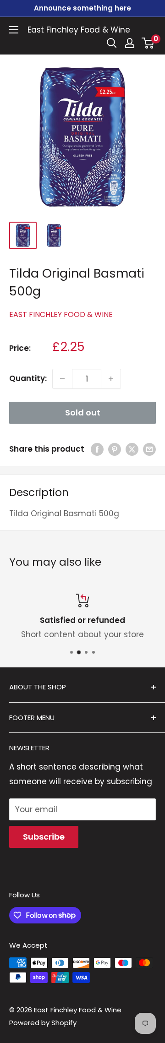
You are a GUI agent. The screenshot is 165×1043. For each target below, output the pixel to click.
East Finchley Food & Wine (61, 314)
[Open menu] (13, 29)
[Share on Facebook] (97, 449)
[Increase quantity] (111, 378)
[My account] (129, 43)
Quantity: (28, 378)
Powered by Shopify (43, 1022)
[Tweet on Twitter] (132, 449)
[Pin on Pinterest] (114, 449)
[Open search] (112, 43)
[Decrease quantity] (62, 378)
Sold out (82, 412)
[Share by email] (149, 449)
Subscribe (44, 836)
